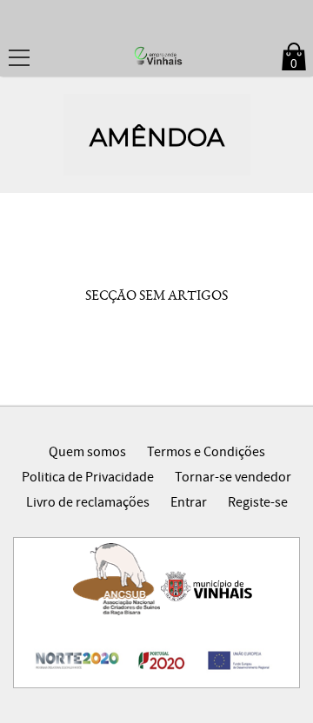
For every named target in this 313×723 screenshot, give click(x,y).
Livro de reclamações (88, 504)
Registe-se (258, 504)
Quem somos (87, 453)
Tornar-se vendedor (233, 478)
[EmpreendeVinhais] (156, 56)
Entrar (188, 504)
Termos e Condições (206, 453)
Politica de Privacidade (88, 478)
